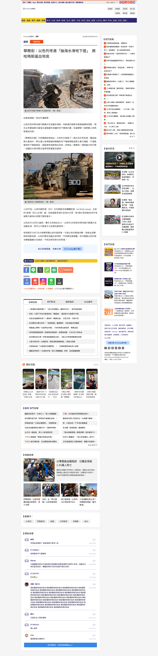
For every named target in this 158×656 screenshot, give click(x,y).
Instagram (112, 348)
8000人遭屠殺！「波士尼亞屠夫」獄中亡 (79, 437)
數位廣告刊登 (70, 2)
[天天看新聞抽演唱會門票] (108, 267)
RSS (128, 2)
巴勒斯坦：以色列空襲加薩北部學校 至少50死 (31, 502)
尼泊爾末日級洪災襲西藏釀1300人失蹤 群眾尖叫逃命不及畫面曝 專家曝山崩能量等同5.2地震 (128, 224)
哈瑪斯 (76, 521)
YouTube (123, 2)
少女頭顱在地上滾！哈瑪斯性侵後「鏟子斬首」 (88, 502)
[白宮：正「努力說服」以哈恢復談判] (51, 490)
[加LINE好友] (51, 281)
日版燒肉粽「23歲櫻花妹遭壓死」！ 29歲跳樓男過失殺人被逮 (53, 346)
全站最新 (88, 301)
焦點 (28, 20)
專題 (43, 20)
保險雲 (125, 13)
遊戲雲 (132, 13)
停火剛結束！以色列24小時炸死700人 (69, 500)
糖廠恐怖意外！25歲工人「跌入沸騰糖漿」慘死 (119, 83)
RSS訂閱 (107, 338)
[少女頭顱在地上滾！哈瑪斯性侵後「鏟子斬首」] (88, 490)
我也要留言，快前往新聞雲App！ (60, 645)
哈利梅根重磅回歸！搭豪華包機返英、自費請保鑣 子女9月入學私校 (55, 332)
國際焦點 (36, 41)
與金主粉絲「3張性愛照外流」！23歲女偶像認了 (119, 55)
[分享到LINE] (33, 270)
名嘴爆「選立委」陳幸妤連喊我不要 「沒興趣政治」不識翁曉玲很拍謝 (128, 205)
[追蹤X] (59, 281)
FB (120, 2)
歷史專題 (47, 2)
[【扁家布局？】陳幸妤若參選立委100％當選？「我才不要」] (41, 383)
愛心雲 (132, 9)
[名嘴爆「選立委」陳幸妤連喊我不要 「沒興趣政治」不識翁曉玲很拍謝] (112, 203)
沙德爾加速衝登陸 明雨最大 (116, 43)
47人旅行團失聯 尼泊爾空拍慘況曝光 (42, 441)
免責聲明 (116, 335)
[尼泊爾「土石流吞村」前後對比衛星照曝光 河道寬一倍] (112, 175)
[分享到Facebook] (26, 270)
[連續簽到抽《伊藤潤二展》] (108, 281)
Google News (134, 2)
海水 (86, 521)
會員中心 (54, 2)
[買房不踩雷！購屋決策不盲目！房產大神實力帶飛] (108, 294)
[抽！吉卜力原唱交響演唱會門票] (108, 252)
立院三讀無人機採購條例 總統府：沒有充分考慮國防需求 (119, 104)
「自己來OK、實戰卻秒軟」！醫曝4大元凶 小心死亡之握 (119, 125)
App (34, 2)
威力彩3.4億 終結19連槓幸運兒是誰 (119, 130)
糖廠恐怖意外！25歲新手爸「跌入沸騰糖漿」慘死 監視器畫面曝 (54, 351)
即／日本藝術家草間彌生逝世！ (77, 413)
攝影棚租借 (79, 2)
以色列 (28, 521)
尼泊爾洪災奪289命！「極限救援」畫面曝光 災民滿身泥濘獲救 (54, 323)
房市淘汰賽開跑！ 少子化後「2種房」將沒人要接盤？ (119, 111)
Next (95, 382)
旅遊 (63, 20)
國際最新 (70, 301)
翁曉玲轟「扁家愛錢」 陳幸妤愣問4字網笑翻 (119, 90)
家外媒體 (61, 2)
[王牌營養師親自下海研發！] (108, 311)
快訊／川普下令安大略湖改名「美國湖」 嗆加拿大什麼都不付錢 (54, 313)
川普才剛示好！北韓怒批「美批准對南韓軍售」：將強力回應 (52, 341)
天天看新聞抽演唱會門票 (122, 264)
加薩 (52, 521)
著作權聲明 (108, 335)
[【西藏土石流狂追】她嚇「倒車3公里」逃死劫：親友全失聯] (28, 383)
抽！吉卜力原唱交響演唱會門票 (124, 249)
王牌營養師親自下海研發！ (123, 308)
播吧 (38, 20)
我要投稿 (107, 325)
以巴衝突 (63, 521)
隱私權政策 (122, 331)
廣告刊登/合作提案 (110, 328)
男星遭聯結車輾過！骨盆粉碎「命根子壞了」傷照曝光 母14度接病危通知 (119, 48)
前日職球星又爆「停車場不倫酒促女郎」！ (41, 418)
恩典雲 (117, 13)
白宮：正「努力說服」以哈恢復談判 (49, 500)
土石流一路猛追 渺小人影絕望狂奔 (38, 432)
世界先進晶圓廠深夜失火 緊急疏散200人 (119, 62)
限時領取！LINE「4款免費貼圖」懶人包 (120, 133)
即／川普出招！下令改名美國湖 (75, 423)
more (96, 364)
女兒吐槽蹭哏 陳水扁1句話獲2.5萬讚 (119, 118)
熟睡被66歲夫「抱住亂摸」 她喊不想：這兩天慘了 (119, 69)
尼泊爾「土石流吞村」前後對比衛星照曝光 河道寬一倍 (128, 176)
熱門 (33, 20)
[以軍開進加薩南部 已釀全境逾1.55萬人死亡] (39, 470)
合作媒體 (130, 328)
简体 (24, 2)
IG (126, 2)
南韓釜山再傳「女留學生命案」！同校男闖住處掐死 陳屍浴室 (53, 327)
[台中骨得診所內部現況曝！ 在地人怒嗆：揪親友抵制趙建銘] (112, 189)
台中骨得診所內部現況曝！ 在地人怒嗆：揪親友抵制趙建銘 (128, 190)
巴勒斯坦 (41, 521)
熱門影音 (51, 301)
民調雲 (117, 9)
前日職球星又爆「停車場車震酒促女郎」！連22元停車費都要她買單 (55, 337)
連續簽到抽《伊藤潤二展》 (123, 279)
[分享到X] (40, 270)
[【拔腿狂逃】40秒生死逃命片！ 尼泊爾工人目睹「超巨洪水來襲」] (54, 383)
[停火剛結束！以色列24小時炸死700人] (70, 490)
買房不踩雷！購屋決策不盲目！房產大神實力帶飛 (124, 292)
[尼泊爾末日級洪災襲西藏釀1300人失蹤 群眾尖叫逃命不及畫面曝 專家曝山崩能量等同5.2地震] (112, 219)
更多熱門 (92, 445)
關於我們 (122, 325)
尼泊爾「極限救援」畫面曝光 (74, 427)
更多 (131, 136)
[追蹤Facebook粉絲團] (26, 281)
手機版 (29, 2)
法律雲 (125, 9)
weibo (131, 2)
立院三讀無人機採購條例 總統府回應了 (51, 260)
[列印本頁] (54, 270)
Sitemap (115, 331)
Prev (25, 382)
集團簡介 (129, 325)
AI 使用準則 (124, 335)
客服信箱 (107, 331)
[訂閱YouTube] (35, 281)
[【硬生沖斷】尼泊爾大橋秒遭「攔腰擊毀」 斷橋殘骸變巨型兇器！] (66, 383)
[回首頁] (29, 9)
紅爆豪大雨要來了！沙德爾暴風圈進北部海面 (119, 76)
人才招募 (115, 325)
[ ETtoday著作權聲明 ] (63, 288)
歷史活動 (40, 2)
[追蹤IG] (43, 281)
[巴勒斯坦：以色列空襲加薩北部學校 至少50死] (32, 490)
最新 (23, 20)
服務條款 (131, 331)
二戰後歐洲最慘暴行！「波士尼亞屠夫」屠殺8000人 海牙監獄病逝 (55, 309)
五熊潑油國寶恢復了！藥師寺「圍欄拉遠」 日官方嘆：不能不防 (54, 318)
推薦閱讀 (33, 302)
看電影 (110, 9)
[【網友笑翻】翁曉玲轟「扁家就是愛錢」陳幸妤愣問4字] (92, 383)
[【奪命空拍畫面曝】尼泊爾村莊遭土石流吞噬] (79, 383)
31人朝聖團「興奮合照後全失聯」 (40, 437)
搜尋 (117, 2)
